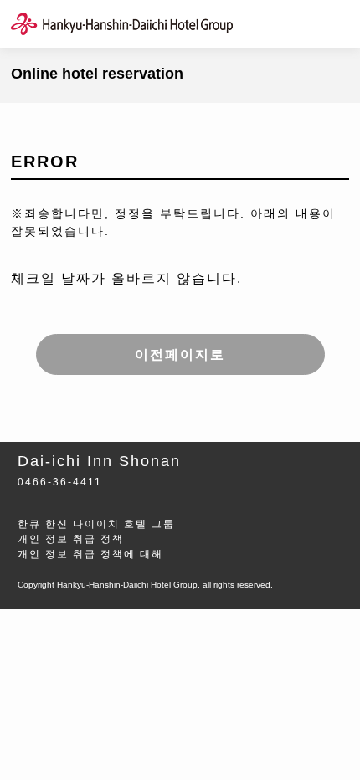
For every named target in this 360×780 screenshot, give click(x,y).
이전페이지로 (180, 354)
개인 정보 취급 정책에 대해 (90, 554)
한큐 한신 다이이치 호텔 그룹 (96, 524)
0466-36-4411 (60, 482)
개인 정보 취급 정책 (71, 539)
